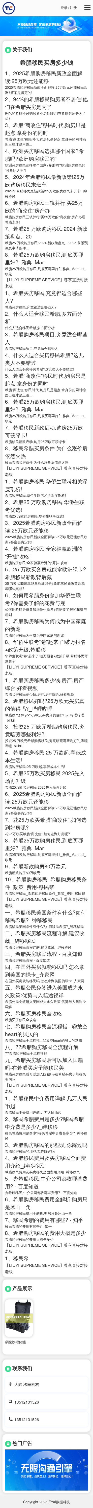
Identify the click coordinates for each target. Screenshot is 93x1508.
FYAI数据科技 (59, 1501)
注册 (73, 7)
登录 (64, 7)
